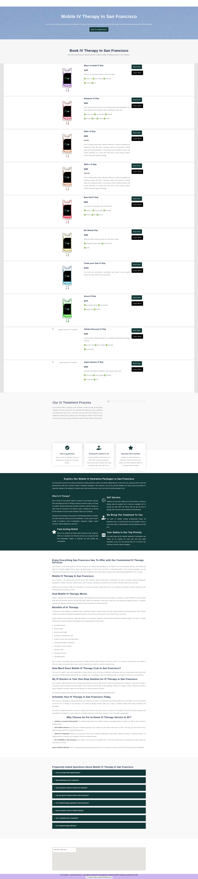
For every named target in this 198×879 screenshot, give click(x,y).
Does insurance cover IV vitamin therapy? (70, 810)
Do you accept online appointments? (68, 772)
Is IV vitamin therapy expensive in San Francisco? (72, 803)
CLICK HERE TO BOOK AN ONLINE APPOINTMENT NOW (99, 877)
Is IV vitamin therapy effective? (66, 825)
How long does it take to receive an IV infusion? (71, 788)
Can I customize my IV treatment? (67, 818)
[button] (99, 773)
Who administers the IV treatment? (67, 780)
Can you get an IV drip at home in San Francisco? (72, 795)
